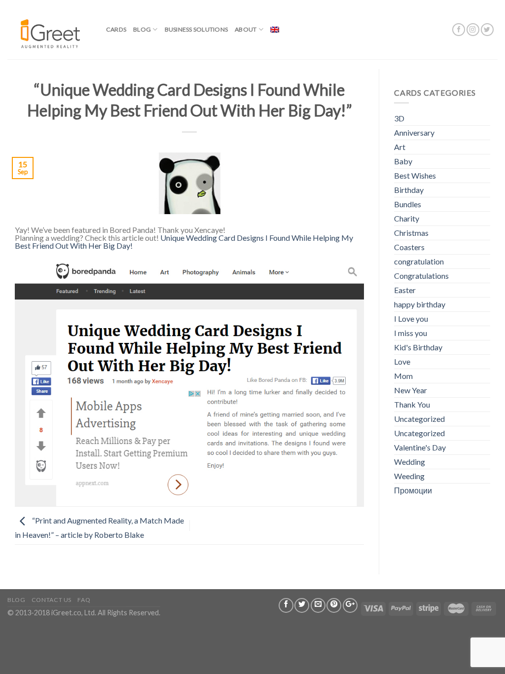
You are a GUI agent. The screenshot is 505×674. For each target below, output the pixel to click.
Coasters (409, 247)
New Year (410, 390)
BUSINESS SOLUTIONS (196, 29)
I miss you (410, 332)
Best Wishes (415, 175)
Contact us (52, 599)
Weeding (409, 476)
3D (399, 118)
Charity (406, 218)
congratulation (419, 261)
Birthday (409, 189)
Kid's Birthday (418, 347)
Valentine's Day (420, 447)
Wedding (409, 461)
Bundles (407, 204)
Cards (116, 29)
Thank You (412, 404)
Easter (405, 290)
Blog (142, 29)
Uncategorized (419, 418)
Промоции (413, 490)
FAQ (83, 599)
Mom (403, 375)
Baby (403, 161)
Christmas (411, 232)
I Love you (411, 318)
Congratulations (421, 275)
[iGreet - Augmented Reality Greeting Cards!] (49, 29)
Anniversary (414, 132)
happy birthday (419, 304)
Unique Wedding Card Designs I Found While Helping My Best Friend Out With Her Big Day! (184, 241)
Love (402, 361)
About (245, 29)
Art (399, 146)
